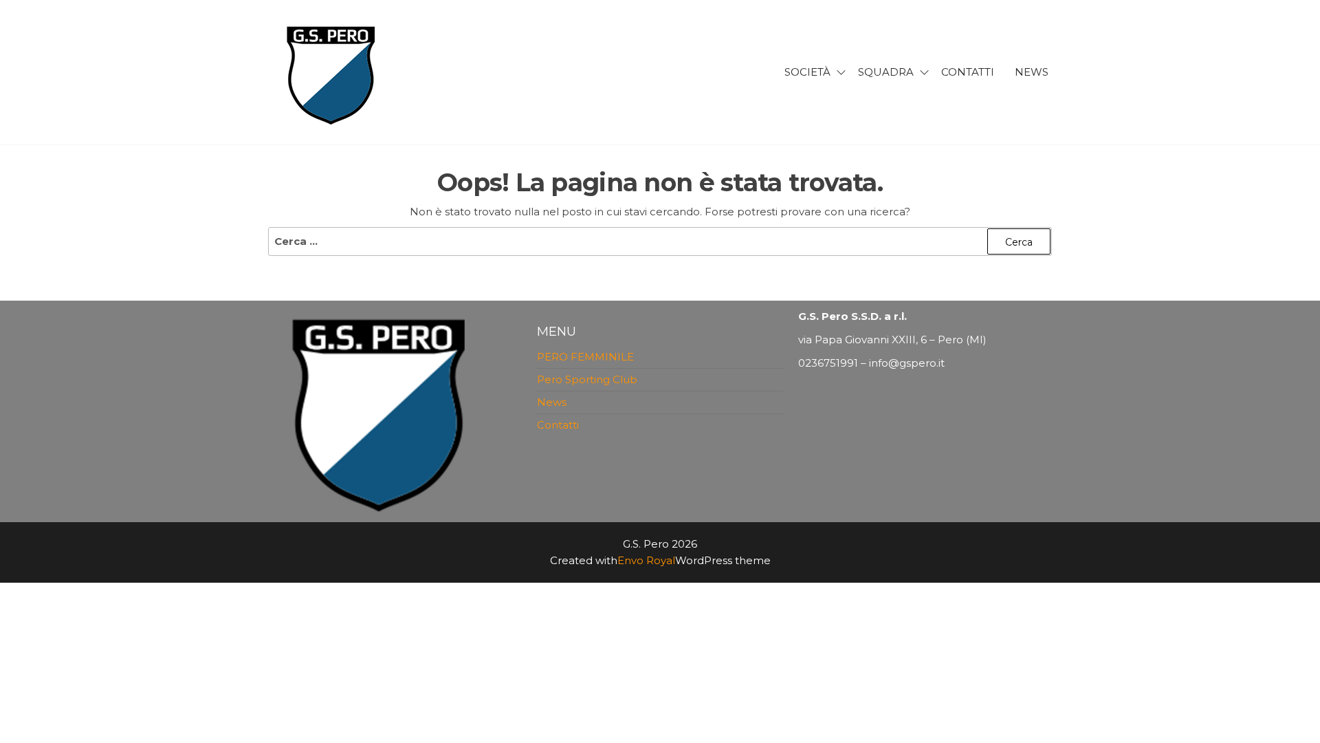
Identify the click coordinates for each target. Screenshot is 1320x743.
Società (807, 71)
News (1031, 71)
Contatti (967, 71)
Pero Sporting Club (587, 379)
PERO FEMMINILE (585, 356)
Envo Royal (646, 560)
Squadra (886, 71)
